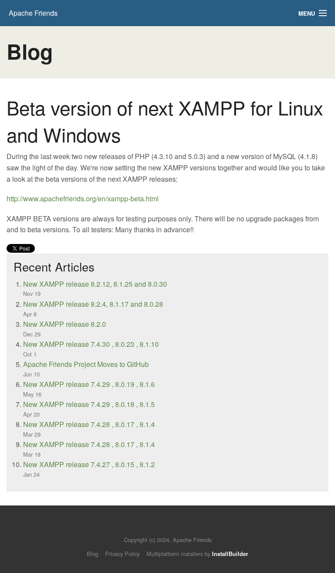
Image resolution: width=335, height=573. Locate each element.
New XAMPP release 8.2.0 (64, 324)
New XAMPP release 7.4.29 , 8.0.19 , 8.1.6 (89, 384)
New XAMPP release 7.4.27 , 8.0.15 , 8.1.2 (89, 464)
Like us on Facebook (173, 526)
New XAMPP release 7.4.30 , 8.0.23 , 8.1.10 (91, 344)
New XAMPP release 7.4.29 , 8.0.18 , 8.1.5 (89, 404)
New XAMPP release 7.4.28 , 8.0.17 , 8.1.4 (89, 424)
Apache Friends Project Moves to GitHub (86, 364)
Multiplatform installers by (197, 553)
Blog (92, 553)
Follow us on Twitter (159, 526)
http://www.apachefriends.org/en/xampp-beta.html (83, 198)
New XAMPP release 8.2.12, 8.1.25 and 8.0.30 (95, 284)
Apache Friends (33, 13)
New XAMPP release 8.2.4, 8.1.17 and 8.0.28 (93, 304)
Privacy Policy (122, 553)
